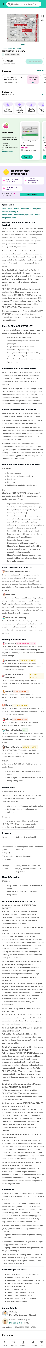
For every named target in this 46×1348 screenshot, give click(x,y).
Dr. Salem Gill (15, 1323)
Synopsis (29, 215)
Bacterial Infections (12, 55)
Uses (4, 209)
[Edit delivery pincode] (42, 94)
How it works (13, 209)
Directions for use (28, 209)
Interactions (19, 215)
